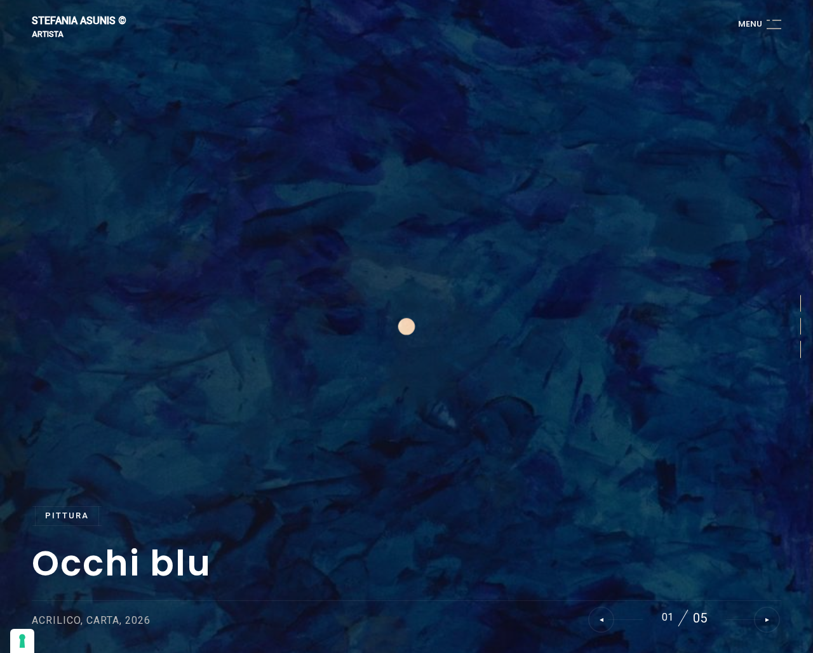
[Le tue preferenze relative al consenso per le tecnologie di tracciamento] (22, 641)
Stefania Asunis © (79, 21)
